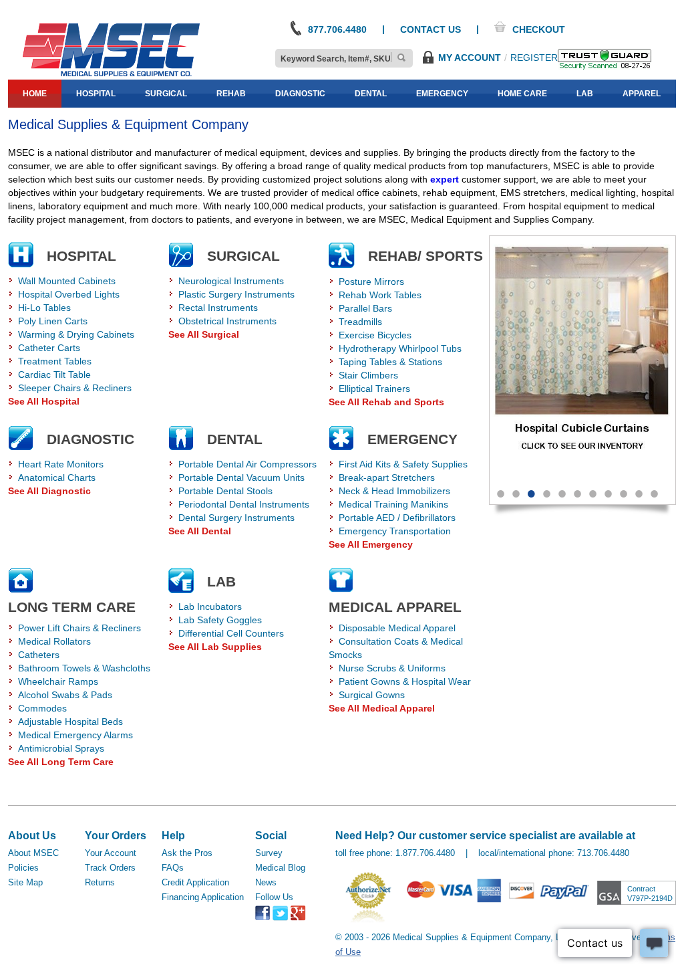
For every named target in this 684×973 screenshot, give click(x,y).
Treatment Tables (55, 361)
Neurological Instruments (231, 281)
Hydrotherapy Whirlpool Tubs (400, 348)
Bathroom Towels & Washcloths (84, 668)
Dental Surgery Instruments (236, 517)
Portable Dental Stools (225, 490)
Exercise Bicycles (375, 335)
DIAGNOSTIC (90, 439)
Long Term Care (72, 607)
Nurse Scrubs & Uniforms (392, 668)
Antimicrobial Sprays (61, 748)
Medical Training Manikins (393, 504)
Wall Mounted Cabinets (67, 281)
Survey (269, 853)
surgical (166, 93)
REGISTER (534, 57)
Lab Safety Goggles (220, 620)
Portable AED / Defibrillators (397, 517)
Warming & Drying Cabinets (76, 334)
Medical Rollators (54, 641)
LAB (221, 581)
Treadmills (360, 321)
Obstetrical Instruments (227, 321)
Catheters (38, 654)
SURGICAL (243, 255)
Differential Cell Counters (231, 633)
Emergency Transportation (395, 531)
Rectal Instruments (218, 307)
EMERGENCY (412, 439)
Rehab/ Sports (425, 255)
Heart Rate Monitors (61, 464)
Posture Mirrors (371, 281)
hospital (96, 93)
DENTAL (235, 439)
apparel (642, 93)
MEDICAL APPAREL (395, 607)
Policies (23, 868)
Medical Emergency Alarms (75, 735)
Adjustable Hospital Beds (70, 721)
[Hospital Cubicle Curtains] (582, 356)
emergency (442, 93)
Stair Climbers (368, 375)
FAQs (173, 868)
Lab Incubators (210, 606)
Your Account (110, 853)
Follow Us (274, 897)
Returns (100, 882)
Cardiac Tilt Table (54, 374)
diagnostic (300, 93)
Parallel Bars (365, 308)
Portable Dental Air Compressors (247, 464)
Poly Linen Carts (53, 321)
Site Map (25, 882)
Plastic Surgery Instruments (236, 294)
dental (371, 93)
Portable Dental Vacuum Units (241, 477)
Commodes (42, 708)
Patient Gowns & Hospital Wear (405, 681)
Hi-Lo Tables (44, 307)
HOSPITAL (81, 255)
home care (522, 93)
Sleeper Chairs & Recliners (75, 388)
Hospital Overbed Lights (69, 294)
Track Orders (110, 868)
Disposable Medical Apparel (397, 628)
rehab (231, 93)
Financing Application (203, 897)
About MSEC (33, 853)
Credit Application (195, 882)
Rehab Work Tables (380, 295)
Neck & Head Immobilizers (394, 490)
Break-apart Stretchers (387, 477)
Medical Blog (280, 868)
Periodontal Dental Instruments (243, 504)
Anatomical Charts (57, 477)
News (266, 882)
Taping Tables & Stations (390, 361)
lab (584, 93)
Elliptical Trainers (374, 388)
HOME (35, 93)
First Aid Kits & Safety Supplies (403, 464)
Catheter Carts (49, 347)
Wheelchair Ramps (58, 681)
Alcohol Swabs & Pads (65, 694)
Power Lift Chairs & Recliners (79, 628)
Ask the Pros (187, 853)
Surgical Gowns (372, 694)
